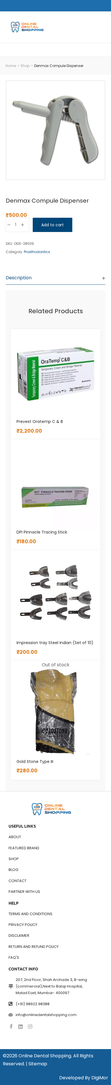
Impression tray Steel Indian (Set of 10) (55, 643)
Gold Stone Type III (35, 761)
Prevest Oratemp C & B (40, 421)
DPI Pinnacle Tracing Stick (42, 532)
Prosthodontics (37, 251)
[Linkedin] (20, 1026)
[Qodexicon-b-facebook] (11, 1026)
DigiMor (99, 1077)
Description (19, 277)
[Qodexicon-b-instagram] (29, 1026)
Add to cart (52, 225)
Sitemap (37, 1063)
